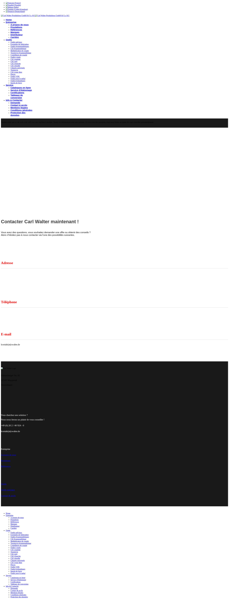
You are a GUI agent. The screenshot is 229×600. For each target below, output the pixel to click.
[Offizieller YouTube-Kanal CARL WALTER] (8, 392)
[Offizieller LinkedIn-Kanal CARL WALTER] (14, 392)
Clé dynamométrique (18, 49)
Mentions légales (19, 108)
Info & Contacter (14, 100)
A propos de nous (19, 25)
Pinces (12, 74)
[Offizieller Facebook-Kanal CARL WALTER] (20, 392)
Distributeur (16, 35)
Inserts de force (16, 83)
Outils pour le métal (17, 79)
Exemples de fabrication (19, 44)
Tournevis (14, 70)
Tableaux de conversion (16, 96)
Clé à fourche (15, 64)
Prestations (16, 27)
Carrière (14, 37)
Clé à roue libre (16, 72)
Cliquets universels (17, 68)
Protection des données (17, 114)
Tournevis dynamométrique (20, 53)
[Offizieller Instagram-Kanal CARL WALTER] (26, 392)
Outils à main (15, 57)
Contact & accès (18, 105)
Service (9, 85)
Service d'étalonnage (21, 90)
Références (16, 30)
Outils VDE (15, 76)
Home (9, 20)
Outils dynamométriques (19, 46)
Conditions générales (21, 110)
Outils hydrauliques (17, 81)
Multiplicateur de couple (19, 51)
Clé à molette (15, 59)
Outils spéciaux (16, 42)
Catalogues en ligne (20, 88)
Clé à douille (15, 66)
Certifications (17, 93)
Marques (14, 32)
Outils (9, 40)
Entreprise (11, 22)
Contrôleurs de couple (18, 55)
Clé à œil (13, 61)
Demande (15, 103)
